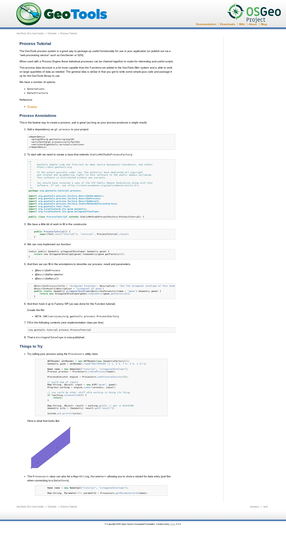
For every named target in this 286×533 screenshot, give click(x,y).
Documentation (206, 24)
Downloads (227, 24)
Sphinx (172, 524)
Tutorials (51, 33)
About (253, 24)
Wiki (242, 24)
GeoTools (62, 14)
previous (254, 506)
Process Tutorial (68, 33)
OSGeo (255, 13)
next (265, 506)
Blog (264, 24)
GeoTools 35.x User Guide (30, 33)
